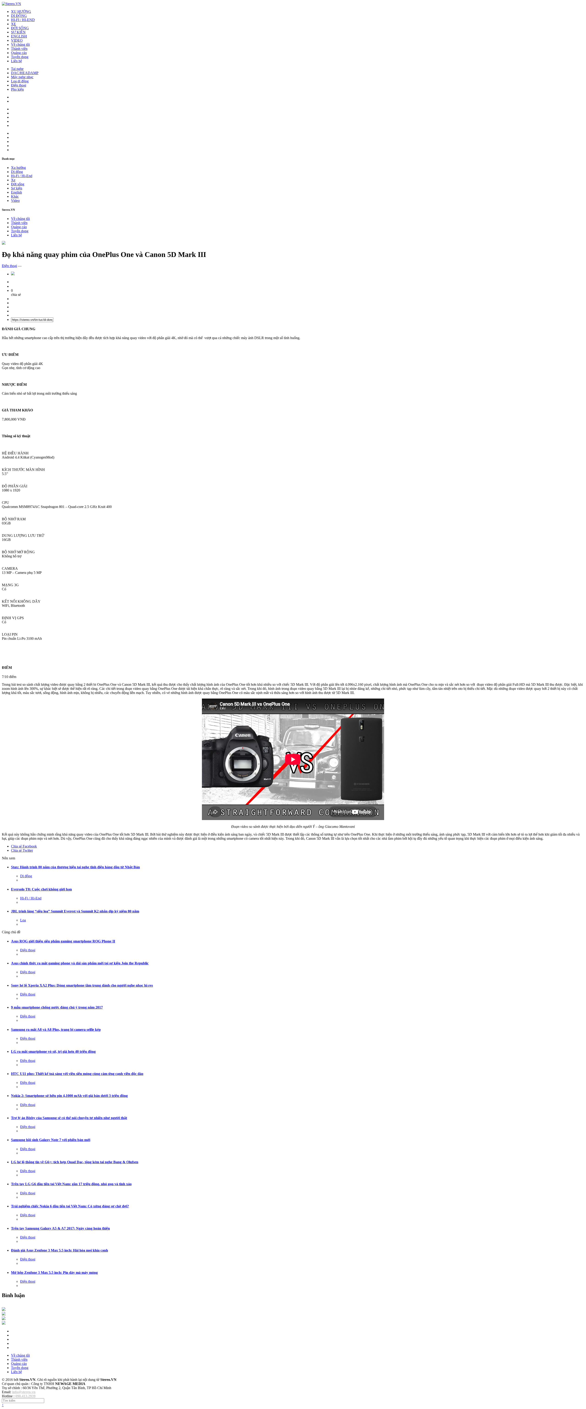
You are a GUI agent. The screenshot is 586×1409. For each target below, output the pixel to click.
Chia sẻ (24, 846)
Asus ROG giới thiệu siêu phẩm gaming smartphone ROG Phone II (63, 941)
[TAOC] (3, 1323)
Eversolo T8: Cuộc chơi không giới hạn (41, 889)
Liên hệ (16, 61)
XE (13, 24)
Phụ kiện (17, 89)
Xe (13, 180)
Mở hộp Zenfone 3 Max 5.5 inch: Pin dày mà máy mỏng (54, 1272)
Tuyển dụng (19, 57)
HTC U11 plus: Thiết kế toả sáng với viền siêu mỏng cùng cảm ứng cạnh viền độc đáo (77, 1074)
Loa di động (20, 81)
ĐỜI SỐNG (20, 28)
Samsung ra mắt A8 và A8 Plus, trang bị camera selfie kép (56, 1029)
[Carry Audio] (3, 1314)
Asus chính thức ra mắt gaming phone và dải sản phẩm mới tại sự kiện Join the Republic (80, 963)
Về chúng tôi (20, 44)
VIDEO (17, 40)
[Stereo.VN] (11, 4)
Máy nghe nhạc (22, 77)
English (16, 192)
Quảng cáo (19, 53)
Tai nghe (17, 69)
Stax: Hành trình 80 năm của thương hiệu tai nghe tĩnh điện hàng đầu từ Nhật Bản (75, 867)
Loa (23, 920)
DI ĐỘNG (19, 16)
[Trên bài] (3, 243)
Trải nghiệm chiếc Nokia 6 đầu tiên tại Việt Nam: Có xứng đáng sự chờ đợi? (70, 1206)
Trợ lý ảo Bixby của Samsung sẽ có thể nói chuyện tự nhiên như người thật (69, 1118)
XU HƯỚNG (21, 11)
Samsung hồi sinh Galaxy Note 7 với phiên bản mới (50, 1140)
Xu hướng (18, 168)
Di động (17, 172)
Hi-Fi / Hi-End (21, 176)
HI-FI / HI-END (23, 20)
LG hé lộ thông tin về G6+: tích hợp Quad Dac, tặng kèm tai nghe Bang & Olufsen (74, 1162)
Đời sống (17, 184)
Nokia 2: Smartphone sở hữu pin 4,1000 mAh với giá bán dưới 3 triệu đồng (69, 1096)
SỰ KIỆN (18, 32)
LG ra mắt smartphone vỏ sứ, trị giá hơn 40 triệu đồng (53, 1051)
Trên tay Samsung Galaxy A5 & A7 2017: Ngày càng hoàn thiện (60, 1228)
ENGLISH (19, 36)
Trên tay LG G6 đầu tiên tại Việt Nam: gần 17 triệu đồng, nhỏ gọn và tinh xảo (71, 1184)
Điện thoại (18, 85)
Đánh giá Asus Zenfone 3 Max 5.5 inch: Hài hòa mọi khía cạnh (59, 1250)
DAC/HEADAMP (24, 73)
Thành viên (19, 49)
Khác (15, 196)
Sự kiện (16, 188)
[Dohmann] (3, 1310)
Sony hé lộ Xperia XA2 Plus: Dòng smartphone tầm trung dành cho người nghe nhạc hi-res (82, 985)
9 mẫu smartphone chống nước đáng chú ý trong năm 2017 (57, 1007)
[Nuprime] (3, 1319)
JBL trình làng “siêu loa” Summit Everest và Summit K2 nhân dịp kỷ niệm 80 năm (75, 911)
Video (15, 200)
